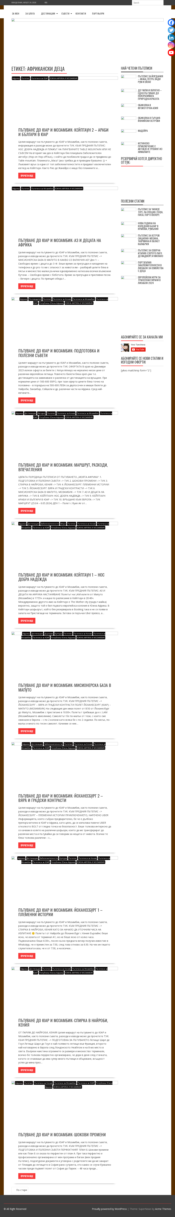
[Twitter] (171, 30)
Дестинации (48, 13)
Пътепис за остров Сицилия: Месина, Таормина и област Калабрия (149, 239)
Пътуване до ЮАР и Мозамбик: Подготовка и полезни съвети (58, 352)
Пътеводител (35, 299)
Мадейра (143, 130)
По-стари (21, 1190)
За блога (30, 13)
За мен (15, 13)
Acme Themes (163, 1209)
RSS (46, 2)
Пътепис (25, 78)
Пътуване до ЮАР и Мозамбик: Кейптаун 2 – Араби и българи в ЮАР (63, 132)
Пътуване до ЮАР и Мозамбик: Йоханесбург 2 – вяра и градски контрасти (60, 798)
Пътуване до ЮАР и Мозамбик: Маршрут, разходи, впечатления (63, 467)
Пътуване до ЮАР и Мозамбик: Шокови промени (62, 1134)
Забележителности (50, 523)
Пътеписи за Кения (62, 299)
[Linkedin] (171, 37)
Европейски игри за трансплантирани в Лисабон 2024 (149, 280)
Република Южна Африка (51, 303)
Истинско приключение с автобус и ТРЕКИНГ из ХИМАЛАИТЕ (150, 147)
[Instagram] (171, 45)
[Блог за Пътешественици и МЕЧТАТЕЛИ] (87, 20)
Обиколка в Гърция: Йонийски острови (149, 119)
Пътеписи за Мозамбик (42, 188)
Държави (48, 633)
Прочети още (27, 175)
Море (63, 523)
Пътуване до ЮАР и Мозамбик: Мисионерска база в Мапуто (64, 687)
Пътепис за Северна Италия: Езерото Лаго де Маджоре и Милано (150, 253)
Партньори (98, 13)
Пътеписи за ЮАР (39, 78)
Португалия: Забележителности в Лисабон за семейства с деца (150, 266)
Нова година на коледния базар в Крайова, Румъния (148, 226)
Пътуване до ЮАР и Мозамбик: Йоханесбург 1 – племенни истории (60, 912)
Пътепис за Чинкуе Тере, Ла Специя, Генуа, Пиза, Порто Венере (150, 212)
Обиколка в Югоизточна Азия (148, 106)
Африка (16, 78)
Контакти (81, 13)
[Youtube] (171, 52)
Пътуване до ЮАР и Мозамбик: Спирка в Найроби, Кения (63, 1022)
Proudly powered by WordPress (109, 1209)
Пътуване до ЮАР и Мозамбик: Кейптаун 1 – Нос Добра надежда (61, 577)
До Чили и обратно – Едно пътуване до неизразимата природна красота (150, 94)
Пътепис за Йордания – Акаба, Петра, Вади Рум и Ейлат (150, 79)
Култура (58, 633)
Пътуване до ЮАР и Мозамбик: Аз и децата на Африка (59, 242)
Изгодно (41, 413)
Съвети (65, 13)
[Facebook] (171, 22)
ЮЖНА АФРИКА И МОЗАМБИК (64, 78)
